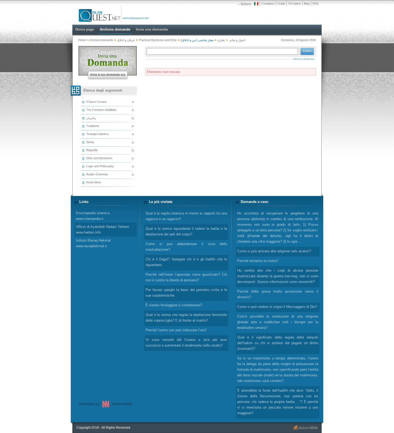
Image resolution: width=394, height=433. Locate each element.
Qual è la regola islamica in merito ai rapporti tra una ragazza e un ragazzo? (186, 216)
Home (82, 40)
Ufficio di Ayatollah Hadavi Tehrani (102, 229)
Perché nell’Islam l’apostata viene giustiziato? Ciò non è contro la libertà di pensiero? (186, 277)
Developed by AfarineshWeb (105, 404)
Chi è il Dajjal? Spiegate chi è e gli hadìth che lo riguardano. (186, 262)
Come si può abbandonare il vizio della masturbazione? (186, 247)
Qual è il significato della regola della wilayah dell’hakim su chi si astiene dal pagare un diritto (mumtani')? (277, 343)
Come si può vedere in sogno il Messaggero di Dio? (277, 307)
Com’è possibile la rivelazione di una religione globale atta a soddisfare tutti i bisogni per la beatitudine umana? (277, 322)
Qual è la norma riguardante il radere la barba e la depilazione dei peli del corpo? (186, 231)
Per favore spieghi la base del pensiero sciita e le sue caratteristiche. (186, 292)
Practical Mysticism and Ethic (158, 40)
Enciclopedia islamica (93, 216)
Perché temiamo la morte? (257, 261)
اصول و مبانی (237, 40)
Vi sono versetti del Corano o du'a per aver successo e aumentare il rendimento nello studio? (186, 342)
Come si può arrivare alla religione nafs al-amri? (274, 251)
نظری (221, 40)
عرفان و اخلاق (126, 40)
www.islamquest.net (135, 18)
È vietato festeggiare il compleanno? (174, 305)
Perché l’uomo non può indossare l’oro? (176, 330)
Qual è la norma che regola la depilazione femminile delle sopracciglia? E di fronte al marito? (186, 317)
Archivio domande (101, 40)
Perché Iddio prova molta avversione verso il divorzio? (277, 294)
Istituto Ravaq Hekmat (93, 243)
